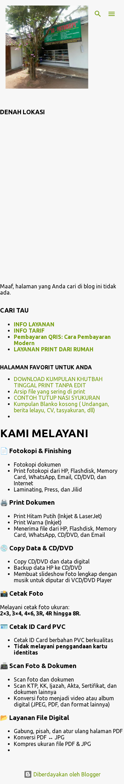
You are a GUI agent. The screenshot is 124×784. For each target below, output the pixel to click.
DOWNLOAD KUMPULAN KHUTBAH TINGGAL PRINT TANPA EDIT (58, 382)
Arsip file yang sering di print (49, 391)
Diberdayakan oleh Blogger (66, 774)
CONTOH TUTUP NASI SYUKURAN (57, 398)
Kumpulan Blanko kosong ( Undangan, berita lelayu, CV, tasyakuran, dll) (61, 407)
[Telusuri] (98, 14)
